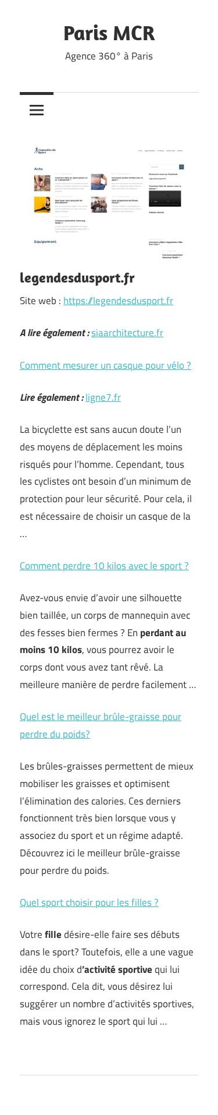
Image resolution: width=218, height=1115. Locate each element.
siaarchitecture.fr (127, 332)
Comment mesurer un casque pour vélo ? (105, 365)
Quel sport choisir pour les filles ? (89, 902)
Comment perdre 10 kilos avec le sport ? (104, 565)
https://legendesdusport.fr (118, 300)
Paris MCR (109, 32)
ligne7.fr (103, 397)
